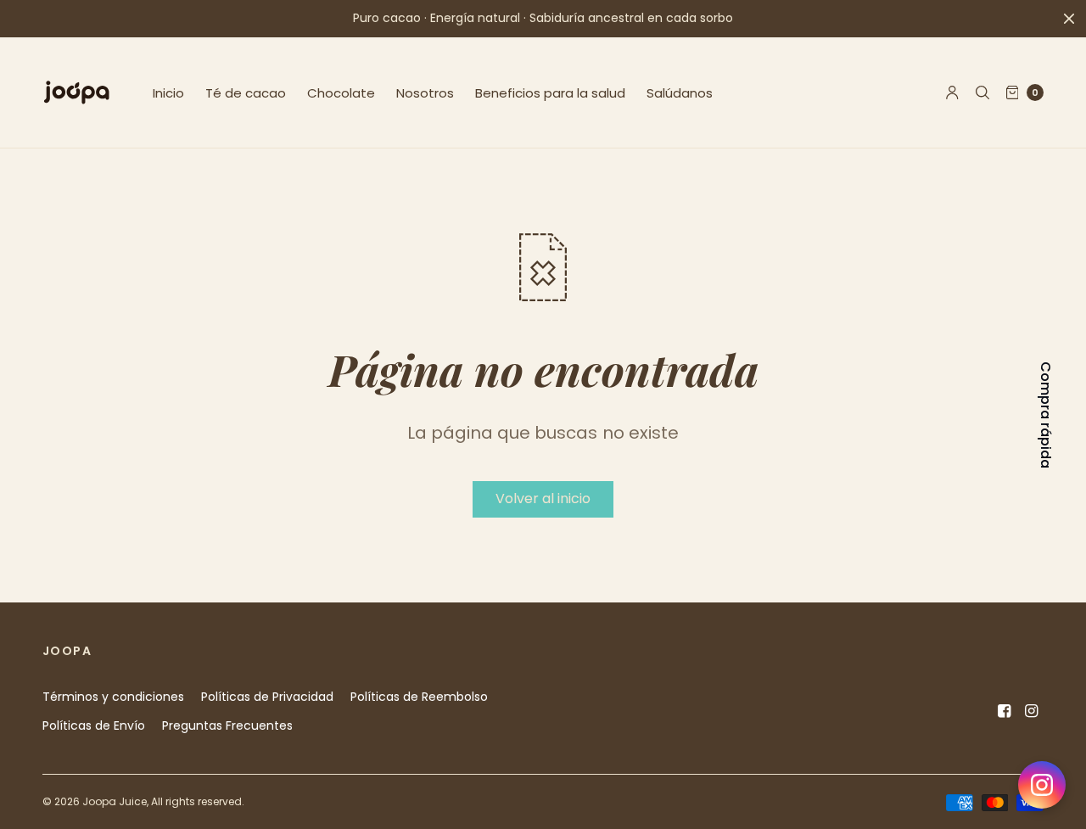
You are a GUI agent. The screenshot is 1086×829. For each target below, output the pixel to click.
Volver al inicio (543, 498)
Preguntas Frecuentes (227, 725)
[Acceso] (952, 92)
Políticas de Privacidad (267, 696)
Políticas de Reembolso (419, 696)
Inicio (168, 93)
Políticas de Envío (93, 725)
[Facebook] (1004, 711)
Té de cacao (245, 93)
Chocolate (341, 93)
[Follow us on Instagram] (1042, 785)
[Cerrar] (1069, 19)
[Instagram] (1031, 711)
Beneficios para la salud (550, 93)
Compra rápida (1045, 414)
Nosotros (425, 93)
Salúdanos (680, 93)
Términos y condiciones (113, 696)
